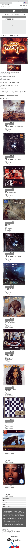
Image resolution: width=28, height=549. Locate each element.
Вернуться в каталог (14, 23)
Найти (24, 14)
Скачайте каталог (14, 16)
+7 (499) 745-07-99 (5, 4)
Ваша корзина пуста (18, 3)
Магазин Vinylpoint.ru (7, 508)
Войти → (15, 0)
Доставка (5, 502)
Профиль (14, 25)
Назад (14, 21)
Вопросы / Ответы (7, 506)
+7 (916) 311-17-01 (5, 6)
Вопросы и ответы (14, 33)
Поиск (4, 14)
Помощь (14, 31)
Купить (13, 95)
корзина (22, 0)
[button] (26, 38)
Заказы (14, 27)
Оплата (4, 500)
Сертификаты (14, 29)
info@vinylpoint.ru (5, 8)
